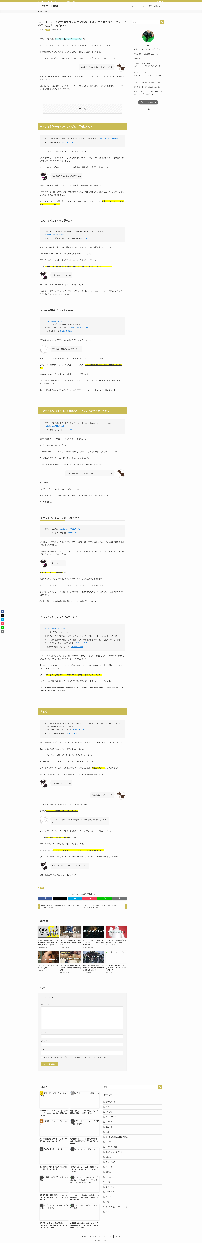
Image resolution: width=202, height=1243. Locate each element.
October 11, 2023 (68, 142)
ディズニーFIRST (48, 6)
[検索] (162, 1)
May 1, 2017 (84, 238)
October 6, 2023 (71, 733)
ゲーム (108, 1177)
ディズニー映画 (111, 1147)
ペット (108, 1212)
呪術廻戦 (109, 1112)
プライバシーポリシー (105, 1236)
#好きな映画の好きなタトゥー (56, 321)
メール (44, 1041)
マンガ (108, 1197)
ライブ (108, 1182)
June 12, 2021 (67, 430)
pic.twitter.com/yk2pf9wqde (55, 426)
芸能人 (108, 1157)
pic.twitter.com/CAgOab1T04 (79, 327)
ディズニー (110, 1122)
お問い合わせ (92, 1236)
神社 (107, 1202)
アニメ (108, 1107)
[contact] (160, 1)
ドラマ (108, 1142)
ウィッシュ (110, 1187)
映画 (48, 29)
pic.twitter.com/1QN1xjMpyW (69, 529)
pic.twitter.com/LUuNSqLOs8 (84, 643)
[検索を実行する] (162, 22)
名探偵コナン (111, 1102)
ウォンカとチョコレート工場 (117, 1207)
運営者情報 (82, 1236)
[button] (45, 898)
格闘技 (108, 1172)
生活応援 (109, 1127)
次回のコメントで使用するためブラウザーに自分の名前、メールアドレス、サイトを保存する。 (75, 1057)
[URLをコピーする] (119, 898)
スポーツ (109, 1167)
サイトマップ (118, 1236)
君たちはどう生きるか (114, 1152)
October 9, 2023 (66, 331)
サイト (43, 1049)
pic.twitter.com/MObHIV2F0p (107, 138)
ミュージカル (111, 1162)
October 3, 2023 (72, 533)
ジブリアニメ (111, 1192)
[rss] (157, 1)
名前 (43, 1033)
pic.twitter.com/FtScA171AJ (82, 729)
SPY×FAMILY (111, 1117)
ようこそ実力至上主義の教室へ (117, 1137)
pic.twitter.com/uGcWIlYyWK (55, 234)
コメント (45, 1005)
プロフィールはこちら (148, 102)
